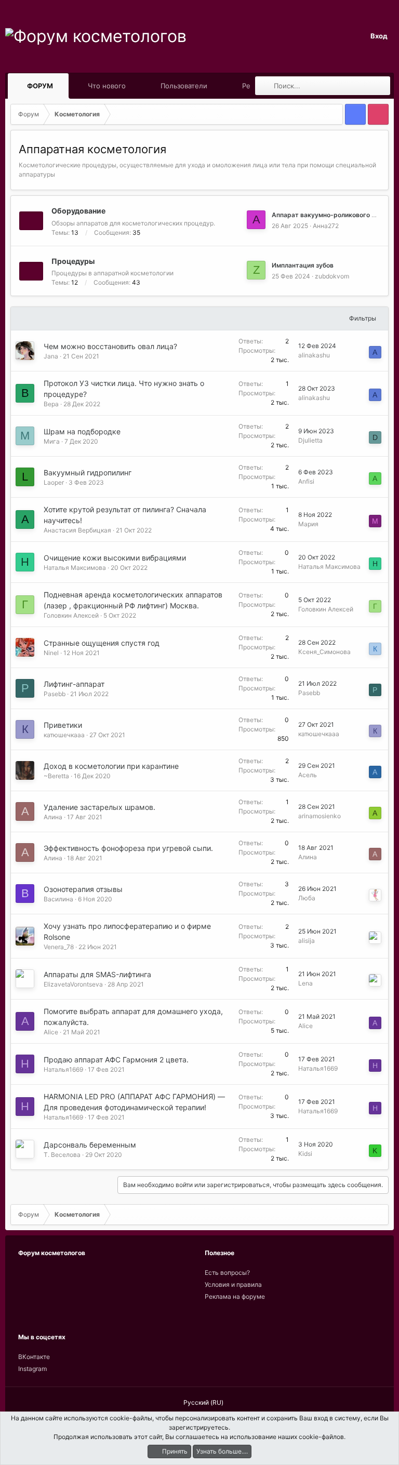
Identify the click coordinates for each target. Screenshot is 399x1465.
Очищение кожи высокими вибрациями (115, 557)
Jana (51, 356)
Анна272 (326, 226)
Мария (308, 524)
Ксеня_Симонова (324, 652)
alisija (306, 940)
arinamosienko (319, 816)
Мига (52, 441)
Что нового (107, 86)
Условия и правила (233, 1284)
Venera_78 (59, 947)
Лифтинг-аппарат (74, 684)
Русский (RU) (202, 1402)
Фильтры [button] (362, 318)
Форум (40, 86)
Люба (306, 898)
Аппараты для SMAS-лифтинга (97, 974)
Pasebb (54, 694)
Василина (58, 899)
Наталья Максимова (75, 567)
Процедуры (73, 260)
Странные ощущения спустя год (101, 642)
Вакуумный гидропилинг (87, 472)
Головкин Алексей (71, 615)
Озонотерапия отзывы (83, 889)
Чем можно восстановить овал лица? (110, 346)
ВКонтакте (34, 1357)
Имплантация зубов (303, 265)
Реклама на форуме (235, 1296)
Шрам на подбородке (82, 431)
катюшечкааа (64, 735)
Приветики (63, 725)
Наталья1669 (63, 1069)
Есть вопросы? (227, 1272)
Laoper (54, 482)
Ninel (51, 653)
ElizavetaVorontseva (73, 984)
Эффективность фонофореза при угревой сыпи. (128, 848)
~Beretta (56, 776)
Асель (307, 775)
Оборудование (78, 210)
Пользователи (184, 86)
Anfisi (306, 481)
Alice (51, 1032)
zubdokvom (332, 276)
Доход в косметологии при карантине (111, 766)
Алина (53, 817)
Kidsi (305, 1153)
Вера (51, 404)
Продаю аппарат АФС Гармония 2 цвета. (116, 1059)
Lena (305, 983)
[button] (63, 85)
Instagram (32, 1369)
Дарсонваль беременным (90, 1144)
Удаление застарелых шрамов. (99, 807)
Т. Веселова (62, 1154)
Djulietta (310, 440)
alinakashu (314, 355)
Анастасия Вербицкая (77, 530)
